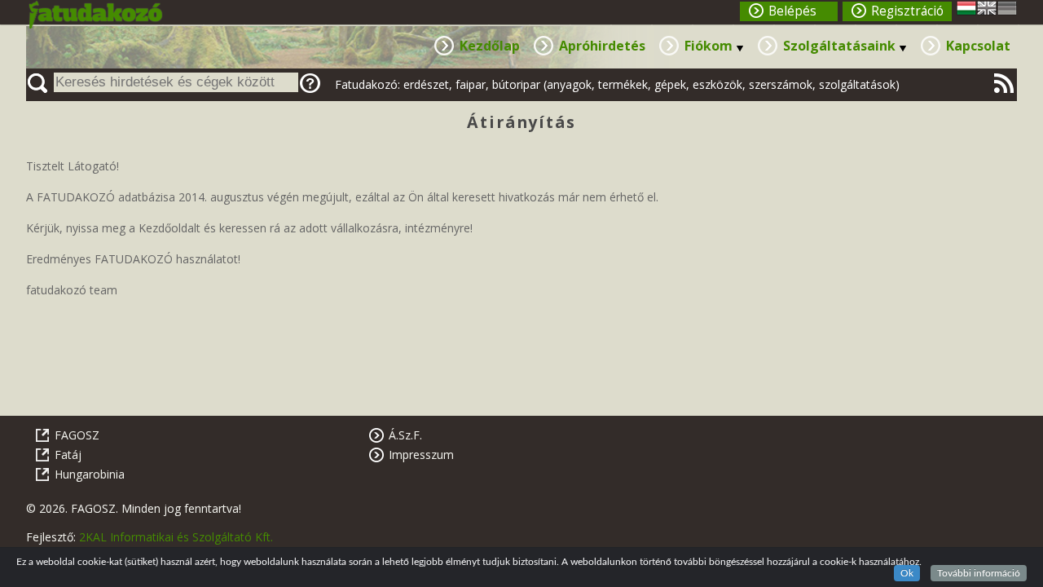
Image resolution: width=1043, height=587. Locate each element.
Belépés (792, 11)
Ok (906, 573)
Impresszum (421, 454)
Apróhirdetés (602, 46)
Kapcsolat (978, 46)
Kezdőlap (490, 46)
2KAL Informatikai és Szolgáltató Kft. (176, 537)
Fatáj (68, 454)
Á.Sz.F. (405, 435)
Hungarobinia (90, 474)
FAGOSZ (77, 435)
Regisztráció (907, 11)
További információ (978, 573)
